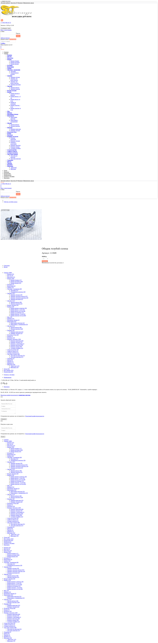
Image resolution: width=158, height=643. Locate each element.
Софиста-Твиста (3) (12, 351)
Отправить (3, 419)
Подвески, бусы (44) (13, 335)
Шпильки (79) (14, 367)
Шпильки (10, 166)
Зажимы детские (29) (16, 295)
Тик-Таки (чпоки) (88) (13, 354)
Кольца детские (11, 90)
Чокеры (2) (10, 361)
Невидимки (10, 115)
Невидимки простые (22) (18, 323)
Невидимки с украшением (14, 120)
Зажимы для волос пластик (15, 82)
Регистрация (12, 39)
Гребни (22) (10, 287)
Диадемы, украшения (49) (14, 289)
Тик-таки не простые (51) (18, 355)
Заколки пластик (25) (16, 303)
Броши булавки (15, 61)
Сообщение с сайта (5, 28)
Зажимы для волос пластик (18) (19, 298)
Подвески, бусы (11, 132)
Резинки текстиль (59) (17, 345)
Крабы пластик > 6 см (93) (18, 314)
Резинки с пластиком (13, 143)
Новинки (6, 172)
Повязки (9, 127)
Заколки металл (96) (16, 302)
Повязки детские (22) (16, 333)
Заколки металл (15, 87)
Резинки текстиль (15, 145)
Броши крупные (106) (17, 281)
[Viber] (1, 384)
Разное (9, 133)
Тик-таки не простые (14, 156)
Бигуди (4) (10, 275)
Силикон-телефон (16, 148)
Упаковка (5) (10, 358)
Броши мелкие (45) (16, 283)
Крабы (9, 92)
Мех (8, 111)
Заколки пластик (15, 89)
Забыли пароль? (5, 38)
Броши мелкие (15, 64)
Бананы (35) (10, 274)
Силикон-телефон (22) (17, 348)
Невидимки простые (14, 118)
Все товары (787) (8, 370)
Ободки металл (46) (16, 327)
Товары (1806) (8, 272)
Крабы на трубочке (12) (17, 312)
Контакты (6, 178)
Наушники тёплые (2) (13, 320)
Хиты (5, 170)
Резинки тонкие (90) (16, 346)
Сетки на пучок (12, 149)
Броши (9, 59)
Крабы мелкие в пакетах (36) (19, 308)
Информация (7, 175)
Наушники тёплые (12, 114)
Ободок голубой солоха (10, 201)
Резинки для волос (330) (14, 339)
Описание (7, 265)
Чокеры (9, 163)
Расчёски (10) (11, 337)
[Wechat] (4, 384)
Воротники (10, 67)
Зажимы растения (15, 84)
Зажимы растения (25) (17, 299)
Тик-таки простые (16, 158)
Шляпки (9, 164)
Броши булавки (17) (16, 280)
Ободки (9, 123)
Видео (5, 267)
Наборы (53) (10, 318)
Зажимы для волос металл (14, 79)
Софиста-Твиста (12, 151)
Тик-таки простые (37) (17, 357)
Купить (3, 436)
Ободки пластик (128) (17, 329)
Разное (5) (10, 336)
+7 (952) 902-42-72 (6, 22)
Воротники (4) (11, 286)
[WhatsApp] (6, 384)
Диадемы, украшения (13, 70)
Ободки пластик (15, 126)
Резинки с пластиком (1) (17, 343)
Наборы (9, 112)
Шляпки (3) (10, 363)
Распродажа (7, 173)
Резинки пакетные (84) (17, 340)
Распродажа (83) (8, 372)
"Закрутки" (14, 167)
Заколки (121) (11, 300)
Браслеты (10, 58)
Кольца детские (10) (12, 305)
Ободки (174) (11, 326)
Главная (6, 52)
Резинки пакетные (13, 138)
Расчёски (10, 135)
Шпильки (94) (11, 364)
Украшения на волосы (15, 73)
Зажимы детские (15, 77)
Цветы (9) (10, 360)
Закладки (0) (14, 3)
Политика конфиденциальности (10, 395)
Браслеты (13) (11, 277)
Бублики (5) (10, 284)
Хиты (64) (7, 369)
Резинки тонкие (15, 147)
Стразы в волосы (12, 152)
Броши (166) (10, 278)
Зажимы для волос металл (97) (19, 296)
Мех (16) (9, 317)
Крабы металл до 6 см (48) (18, 311)
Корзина (20, 3)
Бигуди (9, 56)
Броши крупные (15, 62)
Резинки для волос (12, 136)
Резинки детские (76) (16, 342)
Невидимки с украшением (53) (19, 324)
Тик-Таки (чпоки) (12, 154)
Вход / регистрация (6, 30)
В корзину (44, 261)
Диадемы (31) (14, 290)
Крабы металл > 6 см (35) (18, 309)
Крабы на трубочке (13, 103)
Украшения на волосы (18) (18, 292)
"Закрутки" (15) (15, 366)
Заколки (9, 86)
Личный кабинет (5, 3)
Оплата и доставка (9, 176)
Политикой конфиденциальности (34, 416)
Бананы (9, 55)
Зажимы (9, 75)
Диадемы (13, 71)
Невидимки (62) (11, 321)
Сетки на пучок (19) (13, 349)
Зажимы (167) (11, 293)
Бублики (9, 65)
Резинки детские (15, 141)
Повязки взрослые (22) (17, 332)
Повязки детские (15, 130)
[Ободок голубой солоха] (21, 244)
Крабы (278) (10, 306)
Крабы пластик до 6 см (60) (18, 315)
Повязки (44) (10, 330)
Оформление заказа (28, 3)
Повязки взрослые (16, 129)
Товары (6, 53)
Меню (2, 49)
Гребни (9, 68)
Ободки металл (15, 124)
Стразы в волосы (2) (13, 352)
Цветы (9, 161)
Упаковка (10, 160)
